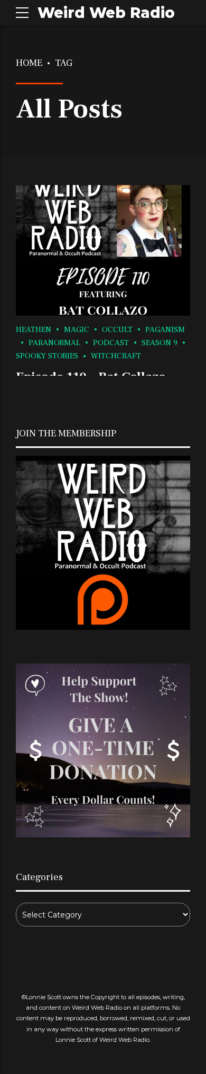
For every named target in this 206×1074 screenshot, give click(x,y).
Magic (76, 330)
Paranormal (54, 343)
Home (29, 63)
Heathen (33, 330)
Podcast (111, 343)
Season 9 (159, 343)
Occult (117, 330)
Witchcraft (116, 356)
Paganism (165, 330)
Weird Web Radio (106, 13)
